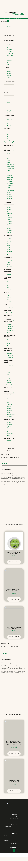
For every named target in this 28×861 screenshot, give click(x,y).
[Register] (1, 2)
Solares (7, 129)
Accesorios (8, 203)
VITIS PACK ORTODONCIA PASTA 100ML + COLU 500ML (14, 590)
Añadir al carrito (6, 469)
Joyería (7, 304)
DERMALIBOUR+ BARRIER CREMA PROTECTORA (14, 627)
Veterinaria (8, 310)
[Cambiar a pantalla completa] (4, 858)
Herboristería (9, 419)
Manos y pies (9, 116)
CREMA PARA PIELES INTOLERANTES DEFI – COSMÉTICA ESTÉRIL (14, 742)
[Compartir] (6, 858)
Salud (6, 292)
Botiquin (7, 150)
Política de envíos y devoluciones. (19, 854)
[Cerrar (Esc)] (9, 858)
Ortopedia (8, 235)
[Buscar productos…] (2, 8)
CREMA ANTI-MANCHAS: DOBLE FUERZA (14, 553)
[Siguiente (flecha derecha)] (4, 860)
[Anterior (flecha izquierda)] (1, 860)
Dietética (7, 392)
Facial (6, 93)
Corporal (8, 258)
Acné (13, 516)
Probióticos (9, 438)
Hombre (7, 67)
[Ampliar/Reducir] (1, 858)
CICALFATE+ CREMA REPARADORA (14, 781)
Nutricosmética (10, 82)
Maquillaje (8, 40)
